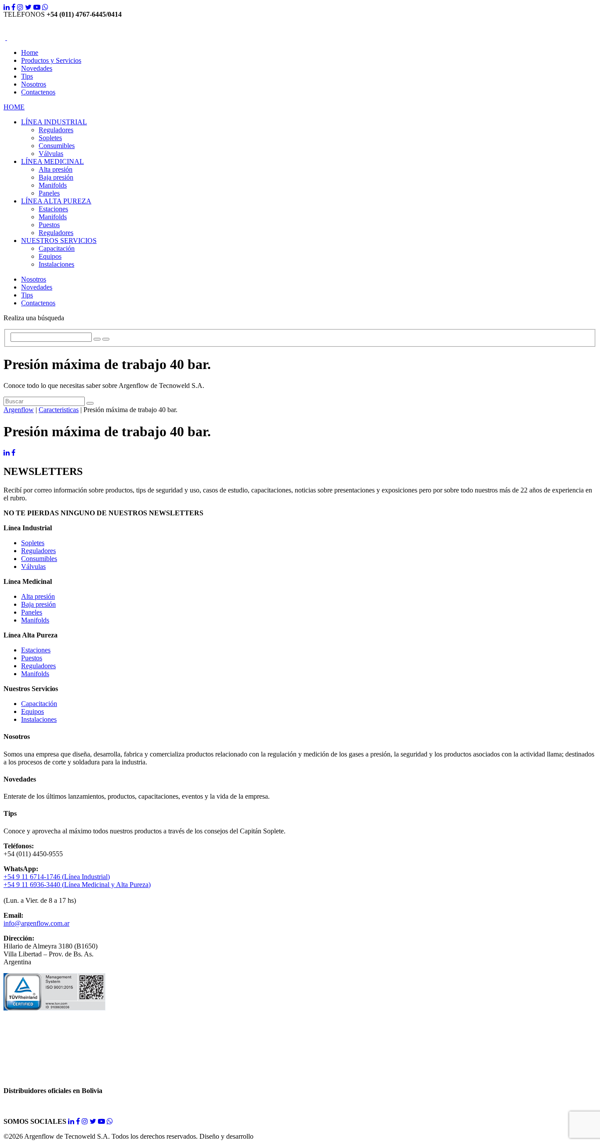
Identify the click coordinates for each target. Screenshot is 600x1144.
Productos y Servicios (51, 60)
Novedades (36, 68)
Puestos (49, 224)
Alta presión (55, 169)
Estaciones (53, 209)
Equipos (50, 256)
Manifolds (53, 185)
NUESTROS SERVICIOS (59, 240)
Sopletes (50, 137)
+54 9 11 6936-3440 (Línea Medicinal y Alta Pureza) (77, 884)
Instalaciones (56, 264)
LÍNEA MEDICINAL (52, 161)
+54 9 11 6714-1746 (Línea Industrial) (57, 876)
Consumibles (57, 145)
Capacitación (57, 248)
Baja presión (56, 177)
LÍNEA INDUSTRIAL (54, 122)
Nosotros (33, 84)
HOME (14, 107)
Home (29, 52)
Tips (27, 76)
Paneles (49, 193)
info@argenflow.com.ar (36, 923)
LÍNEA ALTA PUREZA (56, 201)
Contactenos (38, 92)
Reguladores (56, 130)
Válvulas (51, 153)
